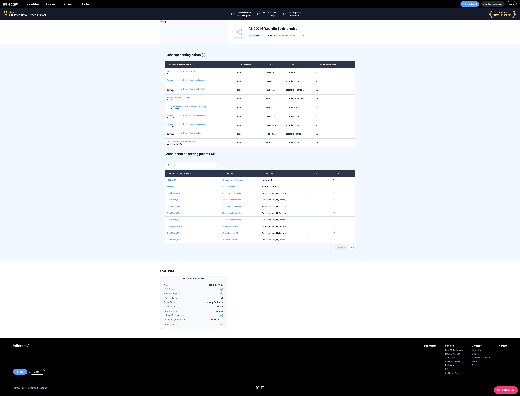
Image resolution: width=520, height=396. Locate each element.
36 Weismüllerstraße (230, 240)
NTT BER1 (170, 187)
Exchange (449, 365)
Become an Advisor (481, 357)
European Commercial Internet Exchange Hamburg (186, 124)
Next (352, 248)
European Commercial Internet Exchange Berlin (184, 133)
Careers (476, 354)
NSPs (314, 173)
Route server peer (328, 65)
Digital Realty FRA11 (174, 233)
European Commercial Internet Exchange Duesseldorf (187, 80)
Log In (511, 4)
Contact (86, 4)
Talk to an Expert (470, 4)
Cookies (43, 388)
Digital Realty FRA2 (174, 213)
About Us (476, 350)
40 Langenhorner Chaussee (232, 180)
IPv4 (272, 65)
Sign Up (37, 372)
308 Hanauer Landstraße (231, 220)
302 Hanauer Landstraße (231, 200)
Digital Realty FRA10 (174, 226)
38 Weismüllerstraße (230, 226)
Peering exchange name (180, 65)
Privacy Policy (20, 388)
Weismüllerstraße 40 (230, 233)
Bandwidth (246, 65)
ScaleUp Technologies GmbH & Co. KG (290, 35)
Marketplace (33, 4)
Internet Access (452, 354)
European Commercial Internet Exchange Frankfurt (186, 89)
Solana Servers (452, 373)
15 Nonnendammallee (230, 187)
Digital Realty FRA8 (174, 240)
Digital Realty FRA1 (174, 200)
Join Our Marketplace (492, 4)
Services (50, 4)
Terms (33, 388)
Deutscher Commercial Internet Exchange (183, 142)
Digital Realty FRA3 (174, 206)
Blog (474, 365)
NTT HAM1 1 (171, 180)
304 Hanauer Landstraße (231, 213)
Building (230, 173)
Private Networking (454, 361)
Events (475, 361)
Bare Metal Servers (454, 350)
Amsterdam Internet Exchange (178, 98)
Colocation (450, 357)
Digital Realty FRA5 (174, 220)
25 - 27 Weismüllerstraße (231, 193)
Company (68, 4)
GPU (447, 369)
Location (270, 173)
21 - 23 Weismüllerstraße (231, 206)
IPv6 (292, 65)
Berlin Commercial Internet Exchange (181, 71)
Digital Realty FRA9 (174, 193)
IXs (339, 173)
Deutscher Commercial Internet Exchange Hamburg (186, 107)
